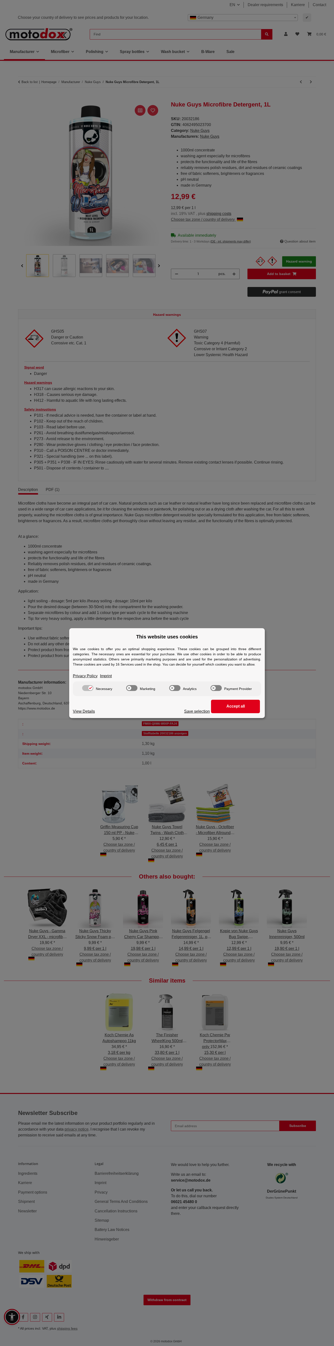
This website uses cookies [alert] (167, 636)
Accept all (235, 706)
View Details (84, 711)
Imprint (106, 676)
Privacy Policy (85, 676)
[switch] (87, 688)
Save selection (197, 711)
